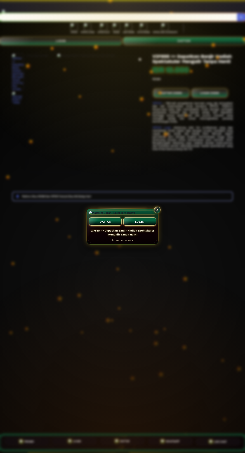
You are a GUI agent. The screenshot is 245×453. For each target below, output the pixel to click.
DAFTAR (105, 221)
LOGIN (140, 221)
